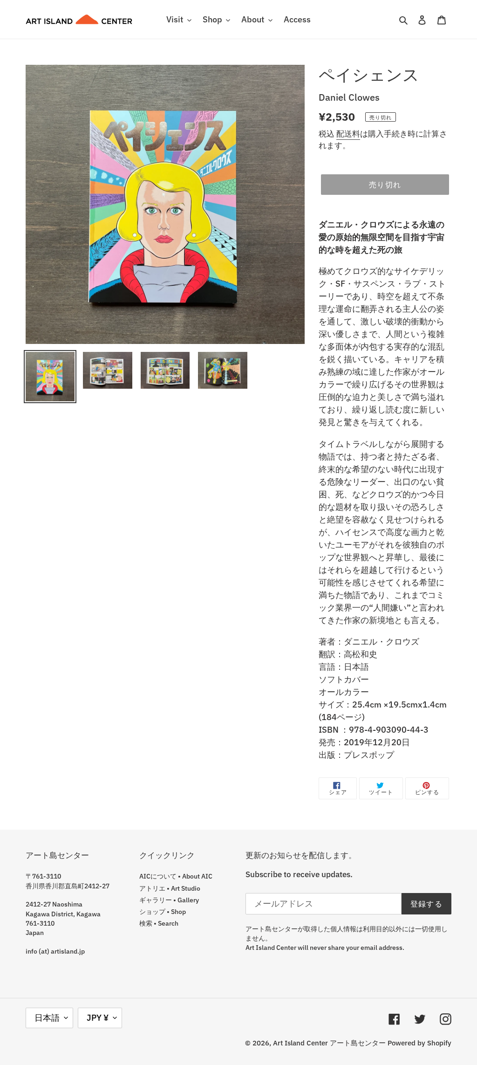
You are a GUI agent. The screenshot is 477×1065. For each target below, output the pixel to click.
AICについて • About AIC (175, 876)
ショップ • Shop (162, 911)
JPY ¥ (98, 1017)
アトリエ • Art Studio (169, 888)
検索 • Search (158, 923)
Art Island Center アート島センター (329, 1042)
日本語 (47, 1017)
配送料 (348, 134)
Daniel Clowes (349, 97)
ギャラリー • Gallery (169, 900)
